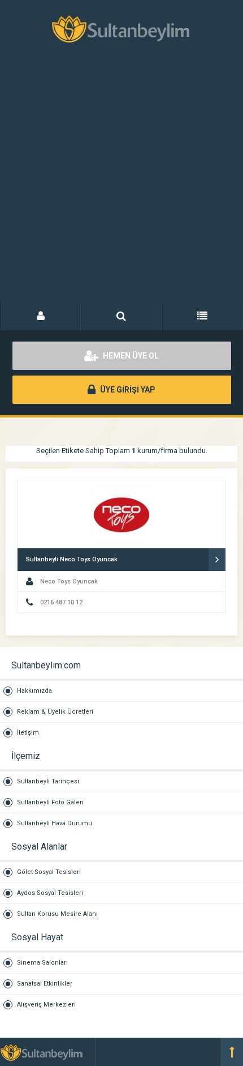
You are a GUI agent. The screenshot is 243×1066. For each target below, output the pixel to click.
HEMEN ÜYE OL (130, 355)
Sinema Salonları (42, 962)
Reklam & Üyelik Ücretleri (55, 711)
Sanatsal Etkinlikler (44, 983)
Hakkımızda (34, 690)
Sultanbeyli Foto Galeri (50, 802)
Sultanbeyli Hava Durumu (54, 823)
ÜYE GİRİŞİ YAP (126, 389)
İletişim (28, 732)
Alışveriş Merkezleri (46, 1004)
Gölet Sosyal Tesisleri (49, 872)
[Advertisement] (121, 184)
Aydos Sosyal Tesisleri (50, 893)
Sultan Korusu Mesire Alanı (57, 914)
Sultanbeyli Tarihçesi (48, 781)
